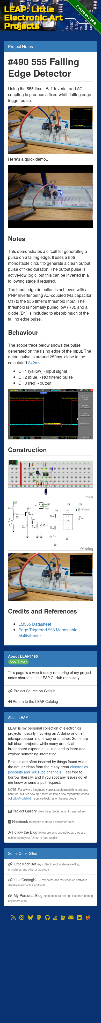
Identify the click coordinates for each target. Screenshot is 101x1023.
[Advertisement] (50, 971)
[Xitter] (87, 917)
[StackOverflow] (55, 917)
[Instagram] (21, 917)
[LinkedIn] (79, 917)
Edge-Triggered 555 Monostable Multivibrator (47, 633)
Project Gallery (49, 810)
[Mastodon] (38, 917)
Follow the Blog (46, 835)
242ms (34, 363)
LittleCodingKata (47, 882)
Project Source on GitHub (34, 690)
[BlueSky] (30, 917)
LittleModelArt (22, 798)
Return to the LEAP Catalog (35, 701)
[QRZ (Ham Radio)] (63, 917)
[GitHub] (47, 917)
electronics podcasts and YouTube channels (48, 769)
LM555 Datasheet (34, 624)
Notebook (43, 821)
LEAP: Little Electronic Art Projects (33, 9)
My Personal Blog (50, 898)
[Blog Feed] (13, 917)
